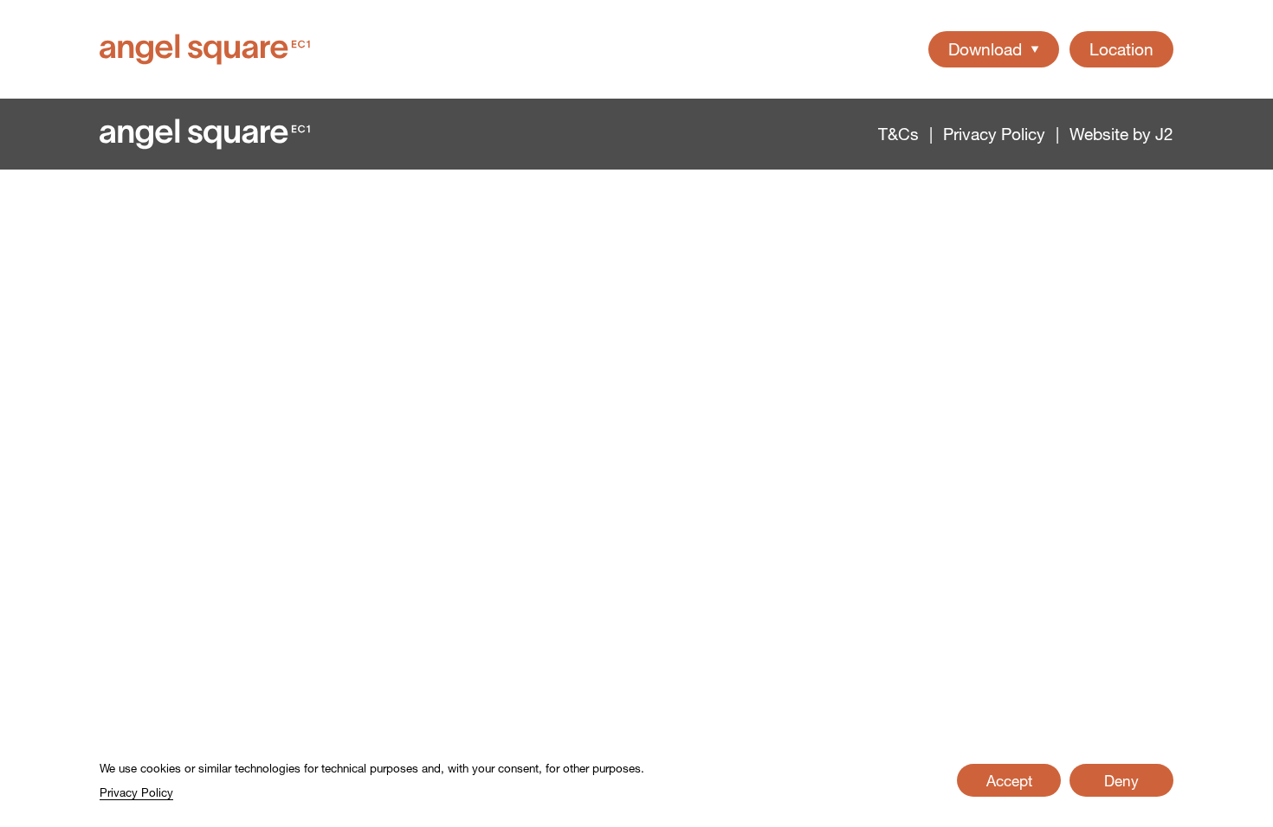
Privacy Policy (994, 134)
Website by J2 (1121, 134)
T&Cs (898, 134)
